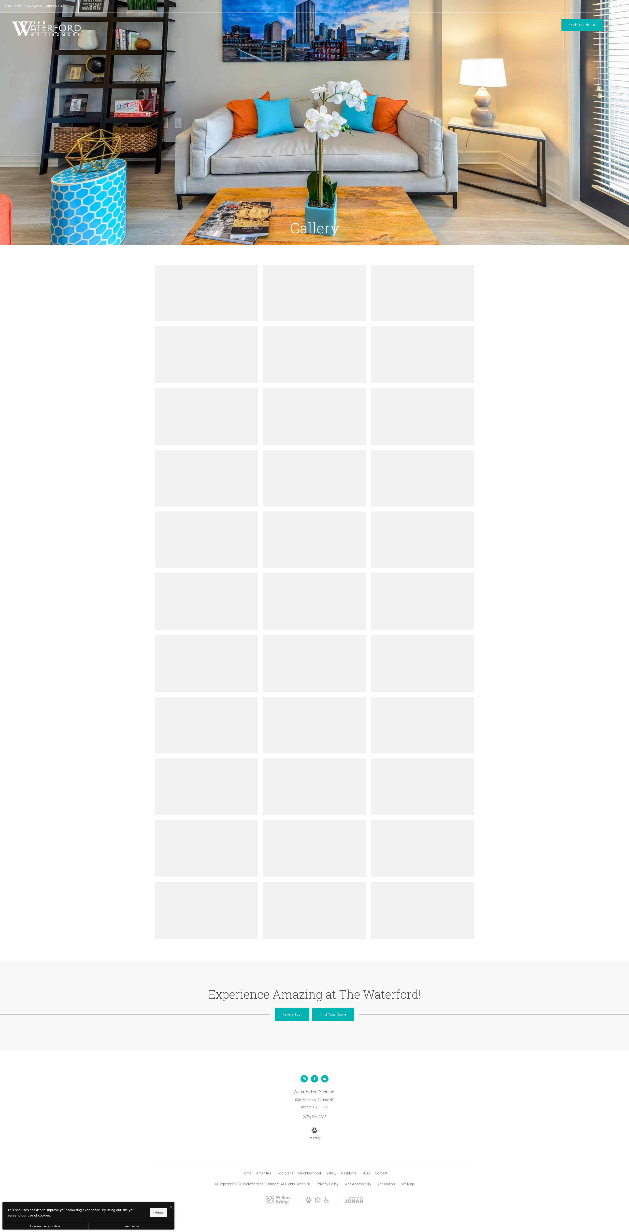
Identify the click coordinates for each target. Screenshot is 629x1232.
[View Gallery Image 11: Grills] (314, 478)
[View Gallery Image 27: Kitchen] (422, 786)
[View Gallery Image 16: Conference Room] (206, 601)
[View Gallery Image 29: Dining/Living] (314, 848)
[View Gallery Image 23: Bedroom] (314, 725)
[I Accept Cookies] (171, 1207)
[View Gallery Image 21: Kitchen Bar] (422, 663)
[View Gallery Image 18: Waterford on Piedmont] (422, 601)
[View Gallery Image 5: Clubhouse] (314, 354)
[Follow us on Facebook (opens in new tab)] (314, 1078)
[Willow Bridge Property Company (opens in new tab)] (278, 1203)
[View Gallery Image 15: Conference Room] (422, 539)
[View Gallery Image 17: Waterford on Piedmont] (314, 601)
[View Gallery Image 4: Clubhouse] (206, 354)
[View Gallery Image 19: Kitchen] (206, 663)
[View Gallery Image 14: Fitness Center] (314, 539)
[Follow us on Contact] (325, 1078)
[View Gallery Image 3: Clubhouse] (422, 293)
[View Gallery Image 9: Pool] (422, 416)
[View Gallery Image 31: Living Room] (206, 910)
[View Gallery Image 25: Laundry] (206, 786)
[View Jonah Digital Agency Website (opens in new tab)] (353, 1201)
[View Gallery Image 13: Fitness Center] (206, 539)
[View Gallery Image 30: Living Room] (422, 848)
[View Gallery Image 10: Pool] (206, 478)
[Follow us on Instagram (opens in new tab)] (304, 1078)
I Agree (158, 1212)
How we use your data (45, 1226)
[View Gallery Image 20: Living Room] (314, 663)
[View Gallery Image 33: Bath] (422, 910)
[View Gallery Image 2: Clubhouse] (314, 293)
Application (386, 1184)
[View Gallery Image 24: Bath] (422, 725)
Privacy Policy (328, 1184)
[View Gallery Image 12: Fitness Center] (422, 478)
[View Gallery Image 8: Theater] (314, 416)
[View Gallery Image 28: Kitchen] (206, 848)
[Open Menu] (614, 25)
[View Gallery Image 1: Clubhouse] (206, 293)
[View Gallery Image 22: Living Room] (206, 725)
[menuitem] (246, 1173)
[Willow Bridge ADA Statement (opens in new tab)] (326, 1202)
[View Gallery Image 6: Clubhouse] (422, 354)
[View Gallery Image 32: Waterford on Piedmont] (314, 910)
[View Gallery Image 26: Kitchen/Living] (314, 786)
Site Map (407, 1184)
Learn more (131, 1226)
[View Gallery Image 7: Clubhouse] (206, 416)
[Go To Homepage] (47, 28)
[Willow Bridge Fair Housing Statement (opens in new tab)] (318, 1202)
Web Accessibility (358, 1184)
